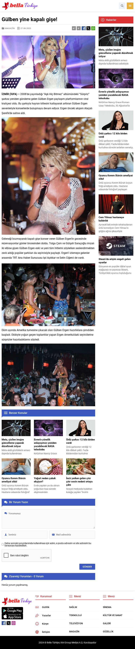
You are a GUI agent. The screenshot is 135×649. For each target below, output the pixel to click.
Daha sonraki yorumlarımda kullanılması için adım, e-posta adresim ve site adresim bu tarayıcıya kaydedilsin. (48, 544)
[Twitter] (9, 623)
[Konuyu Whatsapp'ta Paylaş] (93, 28)
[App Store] (12, 617)
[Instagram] (13, 623)
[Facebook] (4, 623)
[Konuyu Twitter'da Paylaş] (88, 28)
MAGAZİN (10, 28)
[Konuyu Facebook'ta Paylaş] (84, 28)
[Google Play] (12, 611)
